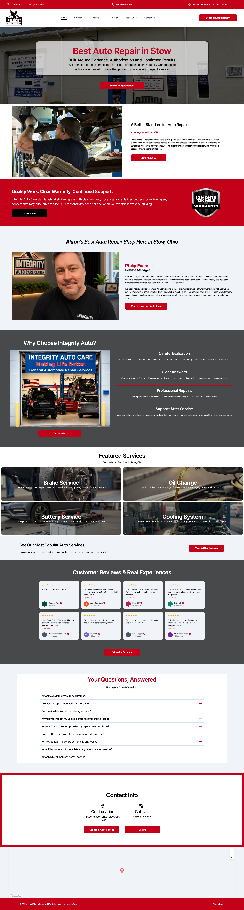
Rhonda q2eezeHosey (59, 634)
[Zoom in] (232, 850)
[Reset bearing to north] (232, 857)
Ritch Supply (138, 634)
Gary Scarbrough (182, 634)
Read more (88, 598)
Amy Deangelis (97, 603)
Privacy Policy (218, 904)
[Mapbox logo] (15, 895)
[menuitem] (64, 18)
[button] (122, 870)
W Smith (95, 634)
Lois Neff (179, 603)
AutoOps (72, 904)
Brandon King (55, 603)
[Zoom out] (232, 854)
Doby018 (137, 603)
